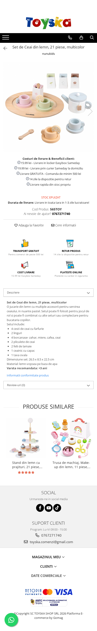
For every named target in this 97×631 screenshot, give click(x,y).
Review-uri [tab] (16, 385)
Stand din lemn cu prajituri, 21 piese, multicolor (26, 464)
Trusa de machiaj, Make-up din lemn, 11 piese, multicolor (71, 464)
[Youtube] (49, 508)
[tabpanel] (48, 107)
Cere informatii (65, 225)
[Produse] (6, 38)
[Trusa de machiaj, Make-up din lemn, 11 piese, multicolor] (71, 438)
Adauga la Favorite (31, 225)
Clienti (47, 566)
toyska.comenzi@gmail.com (51, 542)
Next (90, 111)
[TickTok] (57, 508)
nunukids (48, 54)
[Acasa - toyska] (48, 23)
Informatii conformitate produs (28, 375)
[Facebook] (40, 508)
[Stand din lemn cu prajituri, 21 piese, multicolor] (26, 438)
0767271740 (51, 535)
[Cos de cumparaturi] (81, 37)
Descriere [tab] (13, 292)
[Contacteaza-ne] (70, 37)
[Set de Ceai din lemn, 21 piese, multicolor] (48, 107)
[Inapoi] (3, 48)
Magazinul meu (47, 557)
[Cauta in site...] (92, 37)
